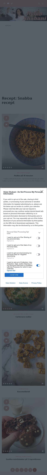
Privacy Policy (36, 283)
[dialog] (23, 237)
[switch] (38, 238)
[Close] (42, 192)
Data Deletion (11, 283)
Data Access (23, 283)
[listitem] (23, 232)
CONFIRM (14, 275)
